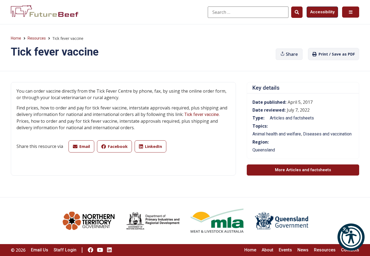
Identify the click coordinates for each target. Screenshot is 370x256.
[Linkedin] (109, 250)
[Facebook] (90, 250)
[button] (351, 237)
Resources (37, 38)
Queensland (263, 150)
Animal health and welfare (276, 134)
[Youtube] (100, 250)
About (267, 249)
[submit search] (297, 12)
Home (16, 38)
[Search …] (248, 12)
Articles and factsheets (292, 118)
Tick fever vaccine (201, 114)
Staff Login (65, 249)
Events (285, 249)
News (303, 249)
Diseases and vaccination (327, 134)
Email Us (39, 249)
